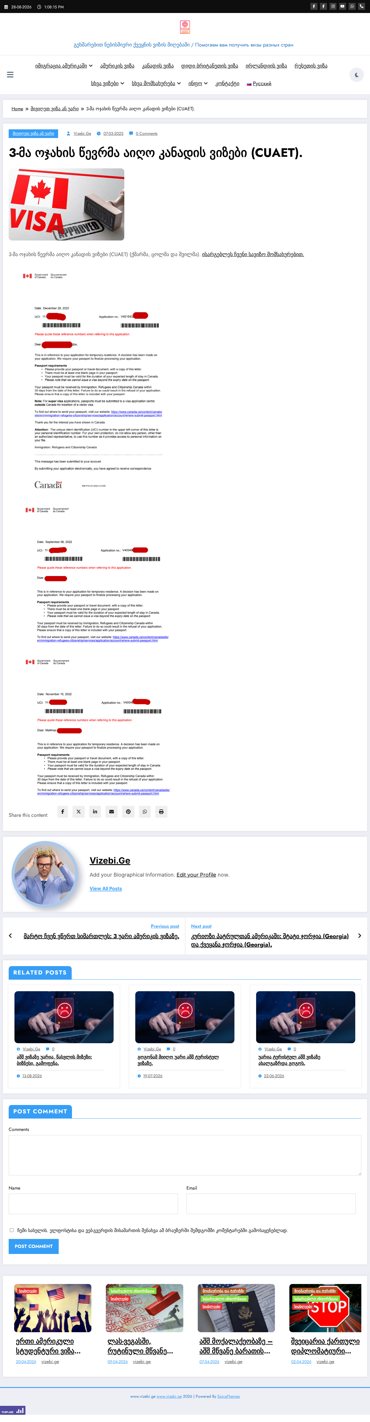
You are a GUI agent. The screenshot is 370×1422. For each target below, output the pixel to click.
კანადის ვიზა (158, 66)
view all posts (106, 888)
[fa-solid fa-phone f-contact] (361, 6)
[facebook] (63, 812)
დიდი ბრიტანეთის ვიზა (209, 66)
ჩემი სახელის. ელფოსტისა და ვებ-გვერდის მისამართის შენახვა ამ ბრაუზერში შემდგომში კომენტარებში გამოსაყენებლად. (152, 1230)
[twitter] (79, 812)
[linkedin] (95, 812)
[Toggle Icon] (10, 75)
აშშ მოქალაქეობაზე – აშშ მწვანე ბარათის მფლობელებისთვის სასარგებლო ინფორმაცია (139, 1346)
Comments (19, 1129)
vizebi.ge (82, 133)
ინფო (195, 83)
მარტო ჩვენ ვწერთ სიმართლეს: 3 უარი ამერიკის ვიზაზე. (101, 936)
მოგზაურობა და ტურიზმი (126, 1291)
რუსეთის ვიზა (311, 66)
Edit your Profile (196, 875)
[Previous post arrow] (10, 936)
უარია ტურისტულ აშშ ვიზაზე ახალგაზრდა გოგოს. (289, 1060)
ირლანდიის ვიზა (266, 66)
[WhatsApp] (145, 812)
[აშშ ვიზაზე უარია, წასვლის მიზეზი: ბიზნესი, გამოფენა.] (64, 1016)
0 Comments (147, 133)
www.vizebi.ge (169, 1399)
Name (14, 1188)
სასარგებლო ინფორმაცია (35, 1291)
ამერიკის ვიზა (117, 66)
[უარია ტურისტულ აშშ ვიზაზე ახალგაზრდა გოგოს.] (305, 1016)
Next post (201, 926)
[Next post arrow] (359, 936)
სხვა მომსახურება (153, 83)
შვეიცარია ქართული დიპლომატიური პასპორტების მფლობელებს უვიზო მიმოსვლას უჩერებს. (229, 1346)
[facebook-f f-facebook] (323, 6)
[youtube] (342, 6)
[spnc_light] (356, 75)
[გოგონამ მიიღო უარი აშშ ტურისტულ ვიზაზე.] (184, 1016)
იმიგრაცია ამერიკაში (61, 66)
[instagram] (333, 6)
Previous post (165, 926)
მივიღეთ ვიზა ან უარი (33, 133)
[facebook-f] (313, 6)
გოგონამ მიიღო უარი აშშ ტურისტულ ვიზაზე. (178, 1060)
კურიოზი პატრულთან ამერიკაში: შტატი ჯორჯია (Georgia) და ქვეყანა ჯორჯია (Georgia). (270, 940)
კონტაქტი (227, 83)
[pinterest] (128, 812)
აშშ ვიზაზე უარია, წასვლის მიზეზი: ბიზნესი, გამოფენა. (54, 1060)
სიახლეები (22, 1298)
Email (191, 1188)
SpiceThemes (228, 1399)
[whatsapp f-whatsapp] (352, 6)
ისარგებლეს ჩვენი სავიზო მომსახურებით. (253, 254)
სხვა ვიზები (105, 83)
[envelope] (112, 812)
